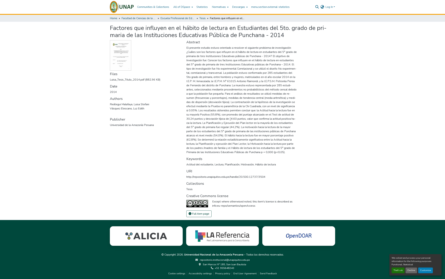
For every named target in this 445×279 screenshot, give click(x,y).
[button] (122, 7)
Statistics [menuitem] (202, 7)
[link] (146, 80)
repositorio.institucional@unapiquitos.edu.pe (224, 260)
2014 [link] (113, 92)
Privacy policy (222, 273)
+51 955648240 (224, 268)
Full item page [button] (200, 214)
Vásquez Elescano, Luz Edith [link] (127, 108)
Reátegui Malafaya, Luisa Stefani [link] (129, 104)
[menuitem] (183, 7)
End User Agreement (245, 273)
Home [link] (113, 18)
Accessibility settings (200, 273)
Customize (425, 270)
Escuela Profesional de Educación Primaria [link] (177, 18)
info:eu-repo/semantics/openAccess (233, 206)
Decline (411, 270)
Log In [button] (329, 7)
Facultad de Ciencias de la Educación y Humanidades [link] (139, 18)
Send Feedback (268, 273)
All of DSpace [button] (181, 7)
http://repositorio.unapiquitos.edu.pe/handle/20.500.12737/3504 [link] (225, 177)
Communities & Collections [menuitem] (153, 7)
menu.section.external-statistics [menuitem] (270, 7)
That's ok (398, 270)
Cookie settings (176, 273)
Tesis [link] (202, 18)
